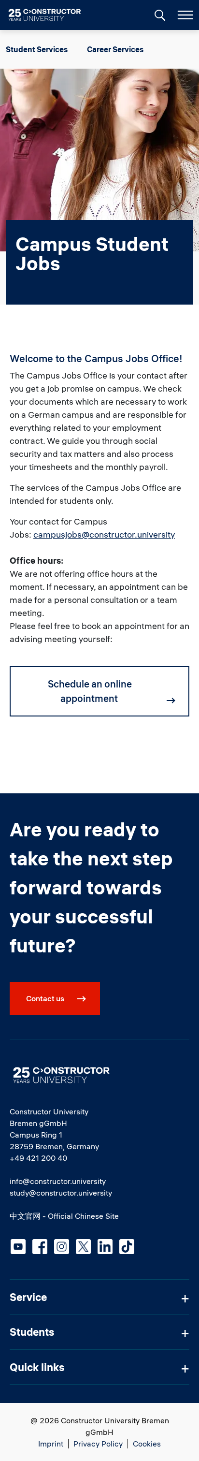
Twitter (83, 1246)
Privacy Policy (98, 1443)
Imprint (50, 1443)
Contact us (45, 998)
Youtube (18, 1246)
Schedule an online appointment (90, 691)
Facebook (39, 1246)
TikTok (126, 1246)
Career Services (115, 49)
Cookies (147, 1443)
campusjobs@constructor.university (104, 534)
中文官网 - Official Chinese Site (64, 1216)
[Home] (50, 15)
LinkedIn (105, 1246)
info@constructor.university (58, 1181)
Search (159, 14)
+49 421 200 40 (38, 1158)
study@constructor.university (61, 1193)
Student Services (37, 49)
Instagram (61, 1246)
